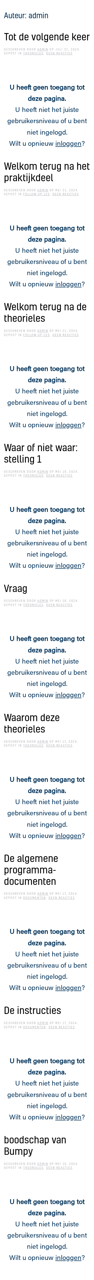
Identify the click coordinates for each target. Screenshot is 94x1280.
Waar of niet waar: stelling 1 (41, 453)
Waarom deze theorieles (32, 723)
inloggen (68, 144)
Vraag (15, 588)
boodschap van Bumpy (35, 1145)
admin (42, 49)
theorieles (33, 53)
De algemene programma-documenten (31, 869)
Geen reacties (59, 53)
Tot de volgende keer (47, 36)
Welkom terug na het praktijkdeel (47, 172)
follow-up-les (36, 194)
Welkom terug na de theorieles (45, 312)
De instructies (32, 1010)
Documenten (34, 898)
